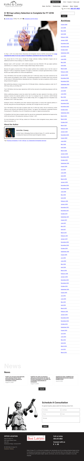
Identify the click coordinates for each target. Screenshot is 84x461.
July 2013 (63, 349)
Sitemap (12, 448)
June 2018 (63, 191)
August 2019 (64, 166)
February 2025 (64, 71)
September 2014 (65, 327)
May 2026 (63, 30)
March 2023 (64, 116)
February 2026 (64, 37)
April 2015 (63, 305)
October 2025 (64, 49)
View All (42, 389)
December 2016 (65, 242)
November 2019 (65, 157)
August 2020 (64, 138)
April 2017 (63, 229)
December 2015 (65, 280)
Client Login (76, 2)
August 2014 (64, 330)
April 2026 (63, 34)
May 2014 (63, 339)
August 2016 (64, 254)
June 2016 (63, 261)
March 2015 (64, 308)
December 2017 (65, 207)
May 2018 (63, 194)
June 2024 (63, 94)
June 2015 (63, 299)
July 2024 (63, 90)
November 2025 (65, 46)
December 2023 (65, 103)
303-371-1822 (75, 8)
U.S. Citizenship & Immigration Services (36, 140)
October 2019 (64, 160)
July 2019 (63, 169)
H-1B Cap (23, 140)
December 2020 (65, 135)
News (71, 6)
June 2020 (63, 141)
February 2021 (64, 128)
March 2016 (64, 270)
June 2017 (63, 223)
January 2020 (64, 153)
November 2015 (65, 283)
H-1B (19, 140)
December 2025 (65, 43)
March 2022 (64, 119)
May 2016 (63, 264)
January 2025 (64, 75)
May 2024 (63, 97)
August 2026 (64, 24)
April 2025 (63, 65)
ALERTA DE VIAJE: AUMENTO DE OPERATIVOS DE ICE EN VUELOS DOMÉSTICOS (65, 378)
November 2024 (65, 81)
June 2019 (63, 172)
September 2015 (65, 289)
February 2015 (64, 311)
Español (70, 2)
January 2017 (64, 239)
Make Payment (55, 1)
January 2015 (64, 314)
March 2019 (64, 179)
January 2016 (64, 276)
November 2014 (65, 321)
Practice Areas (56, 6)
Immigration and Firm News (31, 18)
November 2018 (65, 188)
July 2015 (63, 295)
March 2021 (64, 125)
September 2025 (65, 53)
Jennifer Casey (9, 18)
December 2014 (65, 317)
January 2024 (64, 100)
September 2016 (65, 251)
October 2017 (64, 213)
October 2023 (64, 109)
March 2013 (64, 352)
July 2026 (63, 27)
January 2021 (64, 131)
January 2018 (64, 204)
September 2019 (65, 163)
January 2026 (64, 40)
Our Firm (48, 6)
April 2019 (63, 176)
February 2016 (64, 273)
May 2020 (63, 144)
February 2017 (64, 235)
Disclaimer (6, 448)
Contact (76, 6)
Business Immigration (12, 140)
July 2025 (63, 56)
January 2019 (64, 182)
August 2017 (64, 220)
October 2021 (64, 122)
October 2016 (64, 248)
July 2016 (63, 258)
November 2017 (65, 210)
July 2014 (63, 333)
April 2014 (63, 343)
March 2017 (64, 232)
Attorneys (65, 6)
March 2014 (64, 346)
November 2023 (65, 106)
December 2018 (65, 185)
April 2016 (63, 267)
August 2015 (64, 292)
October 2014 (64, 324)
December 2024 (65, 78)
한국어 (64, 2)
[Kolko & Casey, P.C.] (13, 6)
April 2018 (63, 198)
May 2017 (63, 226)
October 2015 (64, 286)
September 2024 (65, 84)
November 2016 (65, 245)
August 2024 (64, 87)
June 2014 (63, 336)
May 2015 (63, 302)
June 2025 (63, 59)
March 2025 (64, 68)
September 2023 (65, 112)
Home (43, 6)
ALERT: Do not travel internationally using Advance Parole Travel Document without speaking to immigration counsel (14, 378)
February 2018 (64, 201)
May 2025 (63, 62)
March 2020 (64, 150)
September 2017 (65, 217)
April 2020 (63, 147)
